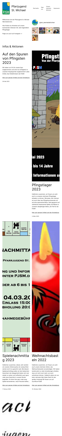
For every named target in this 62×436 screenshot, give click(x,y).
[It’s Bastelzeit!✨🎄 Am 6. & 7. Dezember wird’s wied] (49, 30)
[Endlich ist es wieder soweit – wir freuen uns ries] (42, 30)
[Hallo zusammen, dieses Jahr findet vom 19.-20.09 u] (35, 30)
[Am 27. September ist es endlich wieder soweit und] (35, 37)
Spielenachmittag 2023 (15, 358)
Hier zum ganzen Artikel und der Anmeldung (15, 77)
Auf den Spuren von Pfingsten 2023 (15, 58)
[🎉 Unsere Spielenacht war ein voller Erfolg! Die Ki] (56, 30)
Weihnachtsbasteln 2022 (45, 358)
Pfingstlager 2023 (42, 187)
